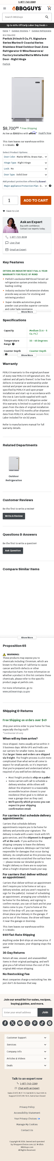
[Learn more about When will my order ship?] (17, 145)
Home (5, 31)
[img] (27, 98)
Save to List (12, 210)
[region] (27, 98)
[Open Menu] (4, 8)
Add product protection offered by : (25, 181)
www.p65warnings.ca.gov (16, 691)
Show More (27, 312)
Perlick (6, 64)
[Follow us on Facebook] (5, 1023)
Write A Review (14, 516)
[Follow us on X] (12, 1023)
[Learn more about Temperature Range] (13, 344)
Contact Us (27, 1130)
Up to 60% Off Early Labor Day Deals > (27, 25)
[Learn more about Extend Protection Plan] (50, 185)
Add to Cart (36, 200)
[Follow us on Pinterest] (35, 1023)
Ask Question (13, 550)
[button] (27, 1037)
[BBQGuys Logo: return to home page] (27, 8)
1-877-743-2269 (27, 2)
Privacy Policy (27, 1107)
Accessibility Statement (27, 1112)
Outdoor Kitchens (20, 31)
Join (45, 1012)
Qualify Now (44, 133)
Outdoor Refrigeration (42, 31)
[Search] (47, 17)
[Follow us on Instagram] (27, 1023)
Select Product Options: (15, 152)
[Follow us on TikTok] (42, 1023)
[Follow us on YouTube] (20, 1023)
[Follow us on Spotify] (49, 1023)
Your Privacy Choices (25, 1118)
